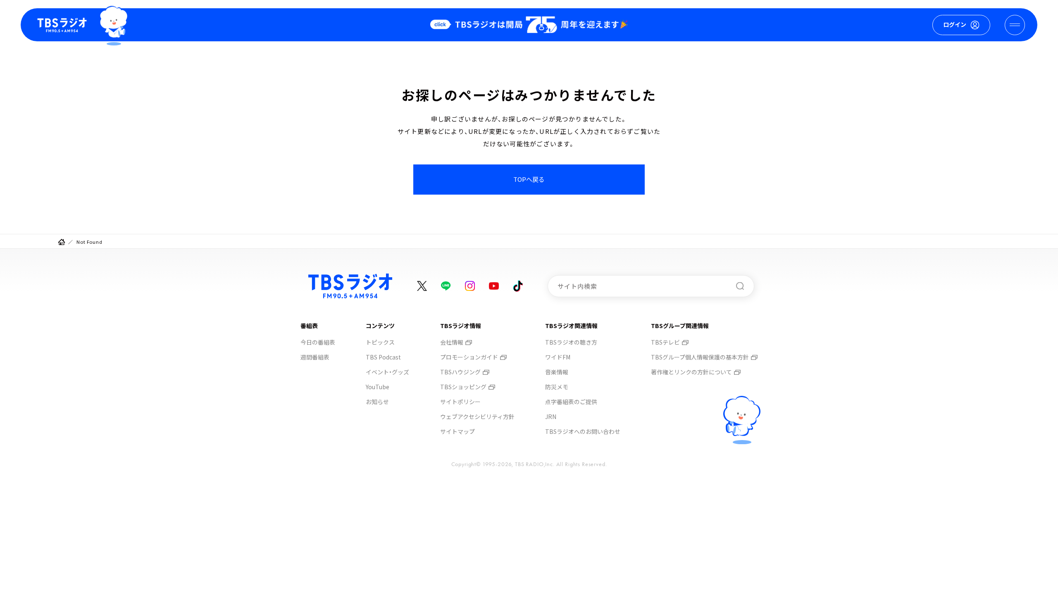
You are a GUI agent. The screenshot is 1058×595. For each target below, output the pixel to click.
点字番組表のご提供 (571, 401)
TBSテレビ (665, 342)
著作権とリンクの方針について (691, 372)
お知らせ (377, 401)
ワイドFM (557, 357)
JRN (550, 416)
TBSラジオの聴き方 (571, 342)
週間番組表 (314, 357)
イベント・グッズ (387, 372)
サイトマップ (457, 431)
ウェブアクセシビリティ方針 (477, 416)
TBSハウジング (460, 372)
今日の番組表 (317, 342)
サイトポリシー (460, 401)
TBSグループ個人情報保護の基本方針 (700, 357)
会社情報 (451, 342)
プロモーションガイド (469, 357)
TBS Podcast (383, 357)
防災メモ (556, 387)
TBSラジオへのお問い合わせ (582, 431)
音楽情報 (556, 372)
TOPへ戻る (529, 179)
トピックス (380, 342)
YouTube (377, 387)
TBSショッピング (463, 387)
